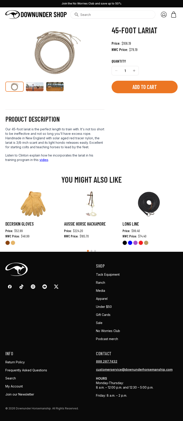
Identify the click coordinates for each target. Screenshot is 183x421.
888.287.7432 (106, 361)
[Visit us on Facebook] (9, 286)
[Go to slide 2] (91, 251)
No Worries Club (108, 331)
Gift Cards (103, 315)
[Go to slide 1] (88, 251)
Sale (99, 323)
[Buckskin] (7, 243)
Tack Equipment (108, 274)
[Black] (125, 243)
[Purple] (135, 243)
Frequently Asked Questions (26, 370)
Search (10, 378)
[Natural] (13, 243)
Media (100, 290)
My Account (14, 386)
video (44, 160)
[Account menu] (164, 14)
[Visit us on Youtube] (44, 286)
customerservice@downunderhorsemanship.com (134, 369)
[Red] (141, 243)
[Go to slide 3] (95, 251)
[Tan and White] (146, 243)
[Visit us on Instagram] (33, 286)
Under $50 (104, 307)
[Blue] (130, 243)
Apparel (102, 298)
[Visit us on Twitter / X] (56, 286)
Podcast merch (107, 339)
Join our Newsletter (19, 394)
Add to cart (144, 87)
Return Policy (15, 362)
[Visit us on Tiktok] (21, 286)
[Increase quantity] (134, 70)
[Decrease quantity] (116, 70)
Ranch (100, 282)
